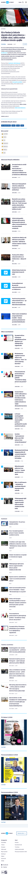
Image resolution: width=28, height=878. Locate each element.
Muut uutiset (4, 851)
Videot (2, 856)
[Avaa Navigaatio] (26, 2)
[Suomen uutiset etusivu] (7, 2)
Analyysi (3, 847)
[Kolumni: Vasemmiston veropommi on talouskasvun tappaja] (4, 557)
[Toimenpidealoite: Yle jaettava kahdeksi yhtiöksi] (4, 524)
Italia (22, 125)
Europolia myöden (17, 82)
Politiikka (3, 44)
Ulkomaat (3, 849)
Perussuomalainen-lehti (21, 851)
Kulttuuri (3, 854)
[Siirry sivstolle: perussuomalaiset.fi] (7, 872)
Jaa (24, 44)
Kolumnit (3, 858)
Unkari (13, 125)
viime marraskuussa (20, 108)
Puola (18, 125)
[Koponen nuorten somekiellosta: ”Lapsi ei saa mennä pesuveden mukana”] (4, 580)
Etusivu (16, 842)
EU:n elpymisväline (6, 125)
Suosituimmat (18, 845)
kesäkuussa (4, 53)
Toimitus (17, 847)
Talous (2, 845)
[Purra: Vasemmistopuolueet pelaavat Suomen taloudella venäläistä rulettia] (4, 534)
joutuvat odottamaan (14, 63)
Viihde (2, 861)
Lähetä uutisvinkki (19, 849)
